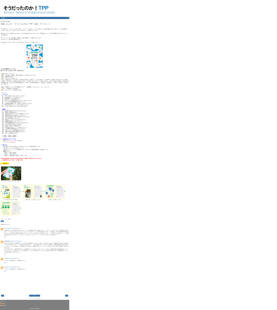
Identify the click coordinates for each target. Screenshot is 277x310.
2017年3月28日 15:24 (14, 267)
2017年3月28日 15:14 (14, 258)
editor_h (4, 303)
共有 (2, 221)
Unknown (6, 258)
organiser (4, 305)
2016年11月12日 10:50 (16, 241)
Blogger (37, 308)
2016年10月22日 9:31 (16, 228)
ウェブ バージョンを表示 (34, 298)
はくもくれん (7, 228)
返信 (5, 236)
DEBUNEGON (7, 241)
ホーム (34, 295)
